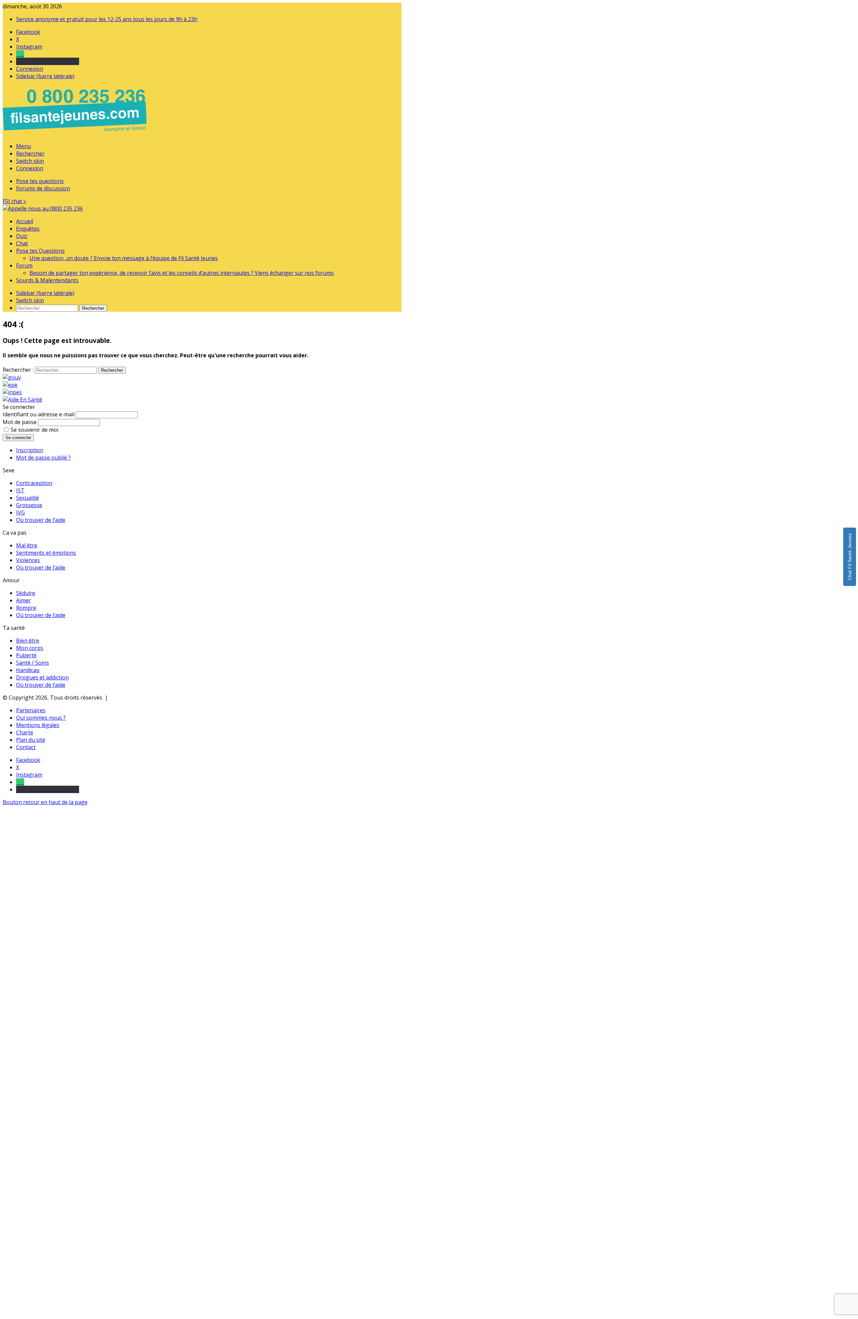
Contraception (34, 483)
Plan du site (30, 739)
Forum (24, 265)
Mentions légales (37, 725)
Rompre (26, 607)
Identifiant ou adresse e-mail (38, 414)
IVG (20, 512)
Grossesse (29, 505)
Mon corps (29, 648)
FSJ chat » (14, 201)
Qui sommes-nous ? (41, 717)
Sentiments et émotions (46, 552)
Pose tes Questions (40, 250)
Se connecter (18, 437)
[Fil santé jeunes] (43, 208)
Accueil (24, 221)
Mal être (26, 545)
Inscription (29, 450)
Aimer (23, 600)
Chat (22, 243)
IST (20, 490)
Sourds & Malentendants (47, 280)
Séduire (25, 593)
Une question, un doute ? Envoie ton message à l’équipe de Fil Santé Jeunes (123, 258)
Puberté (26, 655)
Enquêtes (28, 228)
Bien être (27, 640)
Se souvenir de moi (34, 429)
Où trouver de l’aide (40, 520)
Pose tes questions (40, 181)
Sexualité (27, 497)
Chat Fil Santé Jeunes (849, 556)
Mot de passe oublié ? (43, 457)
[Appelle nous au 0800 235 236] (76, 133)
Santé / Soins (32, 662)
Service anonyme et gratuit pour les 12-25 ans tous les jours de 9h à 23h (106, 19)
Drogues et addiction (42, 677)
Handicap (28, 670)
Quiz (21, 236)
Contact (26, 747)
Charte (24, 732)
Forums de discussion (43, 188)
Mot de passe (20, 422)
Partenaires (31, 710)
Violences (28, 560)
